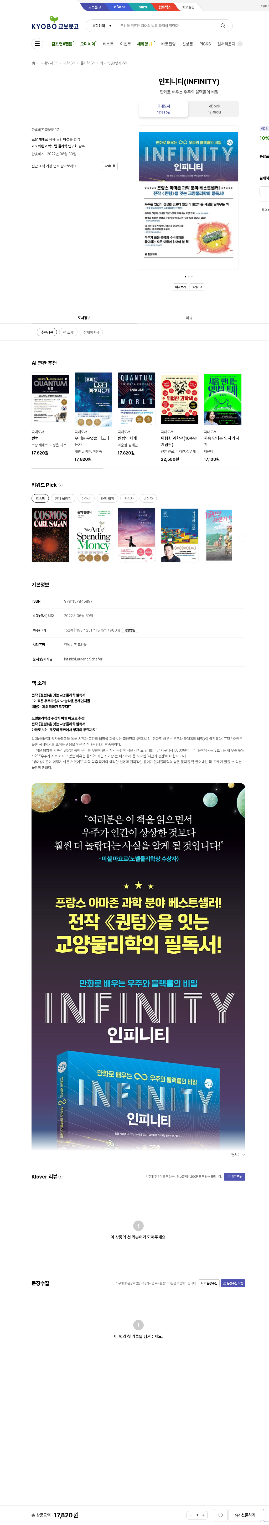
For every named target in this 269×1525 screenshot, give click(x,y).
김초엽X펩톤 (62, 44)
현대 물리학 (63, 500)
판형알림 (130, 630)
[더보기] (240, 43)
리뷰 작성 (236, 1176)
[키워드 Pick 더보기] (242, 538)
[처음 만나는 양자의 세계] (223, 417)
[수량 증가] (203, 1515)
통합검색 (98, 26)
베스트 (108, 44)
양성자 (129, 500)
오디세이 (87, 44)
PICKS (205, 44)
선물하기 (248, 1515)
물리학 (85, 63)
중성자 (148, 500)
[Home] (34, 63)
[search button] (223, 26)
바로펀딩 (168, 44)
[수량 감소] (191, 1515)
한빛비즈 (38, 154)
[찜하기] (220, 1515)
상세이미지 (91, 333)
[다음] (233, 198)
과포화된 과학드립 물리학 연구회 (54, 146)
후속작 (40, 500)
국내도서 (46, 63)
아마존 (86, 500)
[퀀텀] (50, 414)
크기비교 (197, 287)
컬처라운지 (226, 44)
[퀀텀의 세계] (137, 414)
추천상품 (47, 333)
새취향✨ (145, 44)
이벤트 (125, 44)
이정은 (68, 139)
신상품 (187, 44)
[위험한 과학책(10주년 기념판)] (180, 417)
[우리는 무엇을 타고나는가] (93, 417)
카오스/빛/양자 (110, 63)
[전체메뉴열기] (37, 43)
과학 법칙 (107, 500)
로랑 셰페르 (40, 139)
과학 (66, 63)
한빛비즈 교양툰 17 (45, 130)
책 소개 (68, 333)
